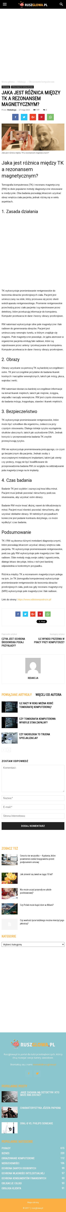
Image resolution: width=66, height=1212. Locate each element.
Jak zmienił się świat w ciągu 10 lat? (36, 874)
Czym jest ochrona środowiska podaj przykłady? (13, 642)
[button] (61, 4)
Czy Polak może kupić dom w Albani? (37, 905)
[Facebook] (28, 1073)
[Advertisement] (33, 43)
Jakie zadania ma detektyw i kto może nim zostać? (39, 1094)
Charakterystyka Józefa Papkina (40, 1107)
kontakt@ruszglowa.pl (44, 1064)
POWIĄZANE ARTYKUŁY (17, 695)
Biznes (5, 1153)
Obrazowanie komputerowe (22, 87)
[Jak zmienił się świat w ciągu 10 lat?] (10, 878)
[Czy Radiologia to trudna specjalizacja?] (10, 738)
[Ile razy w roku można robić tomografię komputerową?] (10, 707)
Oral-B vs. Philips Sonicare (36, 1123)
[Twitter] (37, 1073)
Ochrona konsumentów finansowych (24, 1178)
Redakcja (11, 110)
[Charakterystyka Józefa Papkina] (10, 1112)
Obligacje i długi (12, 1183)
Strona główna (8, 81)
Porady (6, 1148)
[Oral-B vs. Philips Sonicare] (10, 1127)
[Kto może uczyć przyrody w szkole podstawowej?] (10, 893)
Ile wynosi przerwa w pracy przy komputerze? (49, 640)
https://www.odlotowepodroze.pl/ (34, 599)
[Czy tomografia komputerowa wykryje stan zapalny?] (10, 722)
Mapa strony (33, 1202)
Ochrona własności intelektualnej (23, 1173)
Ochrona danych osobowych (19, 1168)
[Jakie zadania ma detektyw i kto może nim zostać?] (10, 1096)
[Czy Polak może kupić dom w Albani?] (10, 908)
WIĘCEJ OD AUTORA (48, 695)
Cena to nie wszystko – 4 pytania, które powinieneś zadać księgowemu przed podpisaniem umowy (38, 858)
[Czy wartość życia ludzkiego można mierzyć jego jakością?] (10, 924)
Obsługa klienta (11, 1188)
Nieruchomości (10, 1163)
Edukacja (6, 87)
